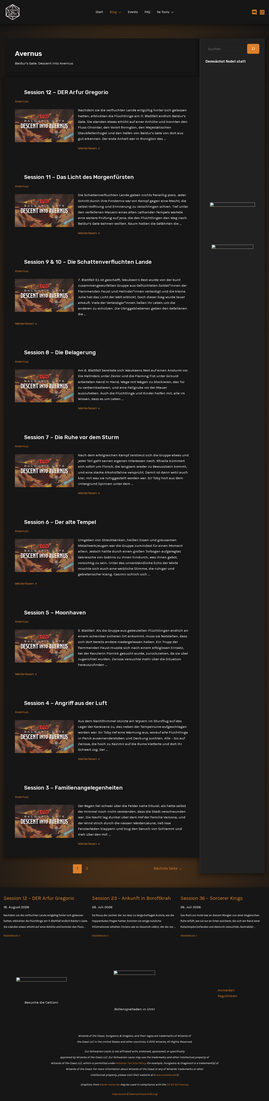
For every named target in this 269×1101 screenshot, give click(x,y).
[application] (119, 12)
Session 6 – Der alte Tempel (60, 522)
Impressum (119, 1094)
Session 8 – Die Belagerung (60, 352)
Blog (113, 12)
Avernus (21, 101)
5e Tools (163, 12)
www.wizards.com (166, 1074)
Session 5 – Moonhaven (55, 612)
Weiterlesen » (89, 148)
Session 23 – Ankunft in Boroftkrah (131, 898)
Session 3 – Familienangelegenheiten (73, 788)
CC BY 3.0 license (177, 1084)
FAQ (147, 12)
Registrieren (227, 996)
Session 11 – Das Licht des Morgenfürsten (79, 177)
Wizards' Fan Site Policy (131, 1063)
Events (133, 12)
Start (99, 12)
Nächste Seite (168, 868)
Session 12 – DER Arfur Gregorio (66, 92)
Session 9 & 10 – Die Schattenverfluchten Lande (88, 262)
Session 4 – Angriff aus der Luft (65, 703)
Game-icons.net (110, 1084)
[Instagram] (262, 12)
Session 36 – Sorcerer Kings (212, 898)
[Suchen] (253, 49)
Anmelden (226, 990)
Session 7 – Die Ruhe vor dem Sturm (71, 437)
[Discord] (254, 12)
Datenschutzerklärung (143, 1094)
